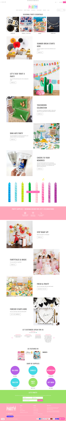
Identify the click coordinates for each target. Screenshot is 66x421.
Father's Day (53, 25)
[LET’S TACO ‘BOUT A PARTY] (46, 78)
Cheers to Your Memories (43, 159)
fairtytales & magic (18, 259)
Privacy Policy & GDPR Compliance (38, 413)
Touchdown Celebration (42, 106)
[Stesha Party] (33, 6)
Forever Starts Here (18, 309)
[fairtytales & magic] (46, 262)
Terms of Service (35, 412)
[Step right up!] (20, 234)
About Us (34, 407)
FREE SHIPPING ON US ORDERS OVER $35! (33, 0)
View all (40, 52)
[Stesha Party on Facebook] (2, 2)
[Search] (64, 10)
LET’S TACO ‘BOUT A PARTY (17, 75)
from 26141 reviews (32, 332)
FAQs (20, 407)
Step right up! (42, 232)
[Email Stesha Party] (7, 413)
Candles (33, 371)
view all (13, 264)
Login (61, 2)
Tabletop (15, 383)
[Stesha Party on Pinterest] (5, 2)
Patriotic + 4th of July (26, 25)
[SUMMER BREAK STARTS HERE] (20, 47)
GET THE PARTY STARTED (33, 191)
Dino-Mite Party (16, 133)
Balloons (15, 371)
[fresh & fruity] (20, 286)
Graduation (13, 25)
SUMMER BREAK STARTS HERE (46, 45)
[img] (33, 331)
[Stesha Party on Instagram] (10, 413)
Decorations (50, 371)
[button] (19, 10)
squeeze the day (42, 288)
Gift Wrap (50, 383)
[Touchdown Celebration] (20, 109)
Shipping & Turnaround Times (24, 412)
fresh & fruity (43, 284)
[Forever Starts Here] (46, 311)
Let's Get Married (15, 314)
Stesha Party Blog (35, 410)
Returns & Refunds (22, 410)
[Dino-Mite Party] (46, 136)
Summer (39, 25)
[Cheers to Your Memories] (20, 163)
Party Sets (33, 383)
